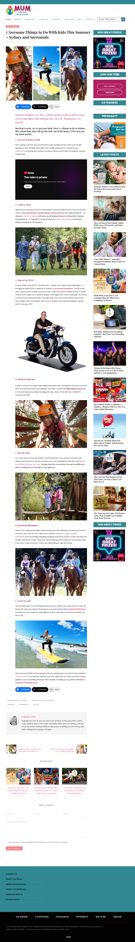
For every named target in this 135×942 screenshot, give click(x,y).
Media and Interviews (16, 884)
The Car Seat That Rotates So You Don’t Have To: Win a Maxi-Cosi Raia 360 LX (108, 479)
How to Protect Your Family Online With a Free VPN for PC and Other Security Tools (109, 225)
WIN (79, 19)
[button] (127, 18)
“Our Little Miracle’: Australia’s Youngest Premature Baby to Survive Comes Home (109, 261)
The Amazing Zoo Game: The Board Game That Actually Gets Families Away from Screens (109, 515)
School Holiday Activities (43, 700)
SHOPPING (69, 19)
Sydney (36, 704)
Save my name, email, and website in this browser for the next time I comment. (38, 842)
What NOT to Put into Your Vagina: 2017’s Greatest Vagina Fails (62, 750)
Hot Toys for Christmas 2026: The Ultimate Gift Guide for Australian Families (74, 790)
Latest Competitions (16, 889)
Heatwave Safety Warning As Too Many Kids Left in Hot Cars (29, 750)
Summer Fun (24, 704)
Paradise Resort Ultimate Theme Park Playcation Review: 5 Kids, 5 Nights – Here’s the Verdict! (46, 790)
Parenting (30, 19)
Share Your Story (14, 879)
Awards (18, 19)
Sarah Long (10, 42)
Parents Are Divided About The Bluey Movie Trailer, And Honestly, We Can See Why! (109, 443)
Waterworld (20, 151)
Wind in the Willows (64, 219)
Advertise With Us (14, 894)
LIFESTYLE (44, 19)
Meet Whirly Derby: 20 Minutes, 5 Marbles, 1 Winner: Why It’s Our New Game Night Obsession (109, 406)
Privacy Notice (13, 899)
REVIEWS (56, 19)
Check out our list (22, 676)
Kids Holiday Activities (17, 700)
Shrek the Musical (31, 216)
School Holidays (13, 26)
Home (8, 19)
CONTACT (89, 19)
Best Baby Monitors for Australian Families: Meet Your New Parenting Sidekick (109, 334)
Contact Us (11, 874)
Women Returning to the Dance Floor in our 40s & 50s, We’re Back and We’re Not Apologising (108, 370)
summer (11, 704)
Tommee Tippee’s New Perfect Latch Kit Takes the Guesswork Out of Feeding (109, 189)
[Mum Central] (18, 12)
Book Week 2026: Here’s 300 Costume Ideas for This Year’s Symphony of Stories (18, 790)
